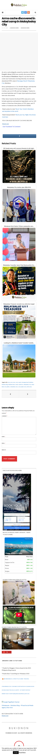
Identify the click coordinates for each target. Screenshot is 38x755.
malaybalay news (14, 386)
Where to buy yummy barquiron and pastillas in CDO (15, 693)
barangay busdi (25, 382)
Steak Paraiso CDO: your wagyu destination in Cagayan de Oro (18, 686)
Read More (22, 752)
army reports (19, 382)
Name (3, 436)
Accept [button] (16, 752)
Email (3, 443)
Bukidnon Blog (15, 705)
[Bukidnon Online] (19, 5)
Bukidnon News (14, 27)
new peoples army (22, 386)
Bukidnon (19, 728)
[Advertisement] (19, 52)
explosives (20, 384)
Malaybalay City (27, 384)
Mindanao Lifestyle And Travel (16, 679)
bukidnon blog (5, 384)
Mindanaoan (5, 705)
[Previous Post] (10, 393)
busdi (17, 384)
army (9, 382)
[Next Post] (27, 393)
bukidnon (31, 382)
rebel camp (29, 386)
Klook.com (5, 124)
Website (4, 449)
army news (13, 382)
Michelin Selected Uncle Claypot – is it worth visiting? (16, 690)
